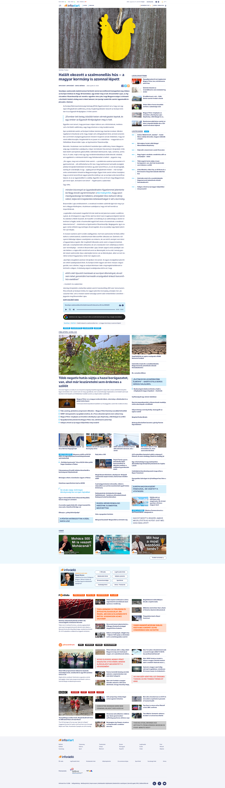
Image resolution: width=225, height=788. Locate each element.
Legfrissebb (142, 744)
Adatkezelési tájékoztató (105, 783)
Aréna (164, 761)
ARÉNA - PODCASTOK (158, 5)
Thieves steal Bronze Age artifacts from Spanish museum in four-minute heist (149, 725)
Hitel (81, 645)
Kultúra (81, 746)
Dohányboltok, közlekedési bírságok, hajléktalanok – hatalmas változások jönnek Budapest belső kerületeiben (110, 495)
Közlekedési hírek (90, 761)
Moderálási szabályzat (120, 783)
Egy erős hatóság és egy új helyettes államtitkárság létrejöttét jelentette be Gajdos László (148, 464)
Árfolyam (90, 595)
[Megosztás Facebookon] (122, 86)
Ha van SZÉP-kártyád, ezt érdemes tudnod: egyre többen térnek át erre (149, 679)
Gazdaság (61, 749)
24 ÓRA (146, 131)
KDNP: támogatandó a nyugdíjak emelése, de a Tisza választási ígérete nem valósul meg (91, 414)
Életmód (101, 749)
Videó (141, 749)
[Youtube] (164, 783)
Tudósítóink (102, 744)
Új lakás (114, 595)
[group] (74, 309)
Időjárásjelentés (106, 761)
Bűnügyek (122, 746)
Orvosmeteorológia (123, 761)
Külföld (61, 746)
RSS (137, 783)
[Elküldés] (128, 86)
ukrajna (66, 328)
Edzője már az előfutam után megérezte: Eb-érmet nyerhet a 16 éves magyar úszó (158, 501)
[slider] (96, 309)
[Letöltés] (120, 305)
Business (75, 692)
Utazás (99, 645)
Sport (83, 692)
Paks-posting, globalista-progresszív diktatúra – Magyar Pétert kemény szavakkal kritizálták (93, 411)
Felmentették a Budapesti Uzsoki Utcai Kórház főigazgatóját (70, 447)
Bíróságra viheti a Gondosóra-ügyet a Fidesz (74, 478)
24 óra (85, 5)
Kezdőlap (67, 323)
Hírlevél (162, 746)
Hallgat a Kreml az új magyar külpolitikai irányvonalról (79, 423)
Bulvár (121, 744)
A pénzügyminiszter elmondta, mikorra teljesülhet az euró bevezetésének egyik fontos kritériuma (112, 486)
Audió (141, 746)
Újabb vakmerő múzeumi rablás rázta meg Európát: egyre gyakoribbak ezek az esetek (147, 628)
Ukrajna (91, 5)
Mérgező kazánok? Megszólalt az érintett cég (111, 520)
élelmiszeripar (77, 328)
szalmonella (88, 328)
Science (100, 692)
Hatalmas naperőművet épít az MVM (72, 483)
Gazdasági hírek (152, 761)
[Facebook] (159, 783)
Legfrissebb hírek (74, 761)
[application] (94, 309)
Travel (91, 692)
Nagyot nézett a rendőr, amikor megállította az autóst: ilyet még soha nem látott (148, 520)
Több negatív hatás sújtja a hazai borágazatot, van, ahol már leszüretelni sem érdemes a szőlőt (93, 382)
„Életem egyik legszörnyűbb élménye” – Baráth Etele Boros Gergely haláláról (147, 381)
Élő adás (103, 572)
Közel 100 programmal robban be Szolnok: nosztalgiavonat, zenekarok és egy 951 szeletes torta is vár (75, 672)
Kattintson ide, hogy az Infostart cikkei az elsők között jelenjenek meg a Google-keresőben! (95, 317)
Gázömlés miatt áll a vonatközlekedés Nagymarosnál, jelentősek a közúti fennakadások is (145, 366)
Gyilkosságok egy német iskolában (144, 397)
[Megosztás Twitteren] (125, 86)
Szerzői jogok (131, 783)
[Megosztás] (123, 305)
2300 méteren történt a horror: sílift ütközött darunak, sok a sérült (124, 448)
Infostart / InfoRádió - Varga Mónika (72, 85)
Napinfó (121, 749)
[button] (66, 309)
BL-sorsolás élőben (139, 373)
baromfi (97, 328)
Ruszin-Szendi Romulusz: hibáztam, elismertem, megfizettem (108, 505)
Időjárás (162, 749)
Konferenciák (102, 595)
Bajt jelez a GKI (100, 454)
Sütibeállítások (143, 783)
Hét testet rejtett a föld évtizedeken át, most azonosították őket (149, 448)
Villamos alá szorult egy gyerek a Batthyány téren (97, 447)
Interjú (101, 746)
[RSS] (154, 783)
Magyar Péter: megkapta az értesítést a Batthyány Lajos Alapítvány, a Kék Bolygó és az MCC (93, 417)
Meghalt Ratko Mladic (139, 417)
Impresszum (93, 783)
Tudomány (82, 744)
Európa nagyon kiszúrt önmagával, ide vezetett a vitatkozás (145, 489)
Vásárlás (89, 645)
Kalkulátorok (110, 645)
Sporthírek (138, 761)
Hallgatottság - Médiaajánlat (80, 783)
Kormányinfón (104, 193)
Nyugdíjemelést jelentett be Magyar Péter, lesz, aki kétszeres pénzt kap (86, 420)
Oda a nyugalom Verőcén (104, 514)
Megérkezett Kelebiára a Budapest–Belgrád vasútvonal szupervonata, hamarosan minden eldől (111, 476)
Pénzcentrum (79, 595)
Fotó (161, 744)
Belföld (73, 323)
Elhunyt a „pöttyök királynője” (69, 512)
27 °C (164, 1)
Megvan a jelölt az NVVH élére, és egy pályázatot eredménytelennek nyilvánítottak (75, 456)
